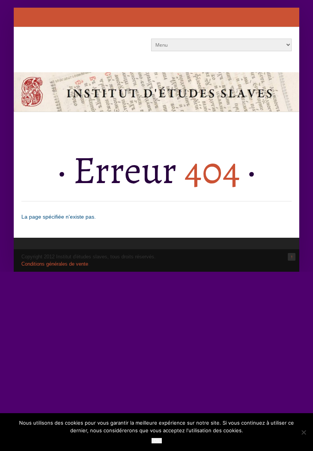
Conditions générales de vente (54, 264)
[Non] (303, 432)
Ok (157, 440)
